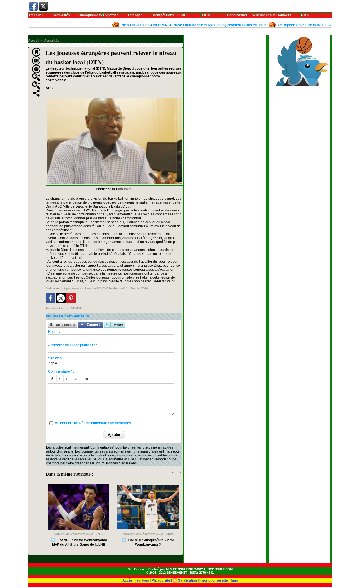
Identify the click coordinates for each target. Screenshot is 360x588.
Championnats (90, 15)
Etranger (135, 15)
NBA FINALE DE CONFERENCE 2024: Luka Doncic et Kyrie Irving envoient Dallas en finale (179, 25)
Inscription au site (213, 580)
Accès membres (135, 580)
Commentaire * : (61, 371)
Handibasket (237, 15)
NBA (305, 15)
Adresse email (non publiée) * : (72, 345)
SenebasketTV (263, 15)
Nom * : (54, 332)
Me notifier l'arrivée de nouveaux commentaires (93, 423)
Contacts (283, 15)
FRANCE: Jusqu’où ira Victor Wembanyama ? (150, 542)
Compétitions (163, 15)
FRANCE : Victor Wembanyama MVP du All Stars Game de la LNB (79, 542)
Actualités (62, 15)
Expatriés (111, 15)
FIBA (206, 15)
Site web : (56, 358)
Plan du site (161, 580)
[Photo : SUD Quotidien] (114, 98)
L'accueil (36, 15)
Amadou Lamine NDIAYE (90, 288)
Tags (234, 580)
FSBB (182, 15)
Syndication (187, 580)
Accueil (33, 40)
